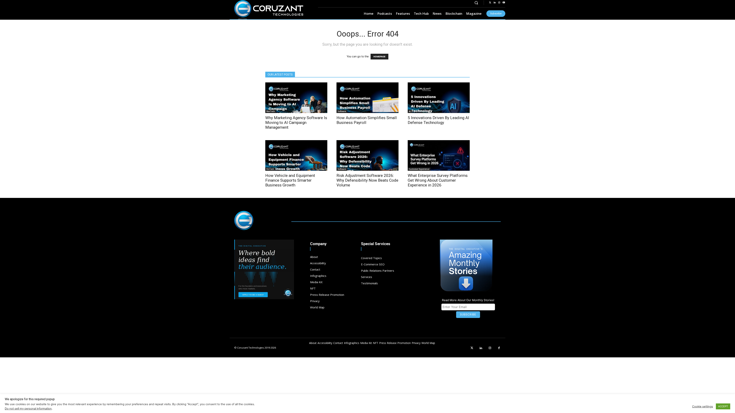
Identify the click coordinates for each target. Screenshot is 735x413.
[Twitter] (490, 2)
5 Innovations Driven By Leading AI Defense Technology (438, 120)
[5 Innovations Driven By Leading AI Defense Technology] (439, 97)
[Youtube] (503, 2)
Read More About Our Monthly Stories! (468, 300)
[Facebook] (499, 348)
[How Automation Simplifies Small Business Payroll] (367, 97)
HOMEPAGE (379, 56)
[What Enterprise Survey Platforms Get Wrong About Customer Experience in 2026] (439, 155)
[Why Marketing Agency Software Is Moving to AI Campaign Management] (296, 97)
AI (410, 111)
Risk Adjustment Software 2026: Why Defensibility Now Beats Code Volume (367, 180)
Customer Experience (419, 169)
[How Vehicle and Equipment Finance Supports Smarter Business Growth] (296, 155)
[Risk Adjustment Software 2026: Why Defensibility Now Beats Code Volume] (367, 155)
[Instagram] (499, 2)
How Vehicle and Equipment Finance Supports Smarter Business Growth (290, 180)
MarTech (270, 111)
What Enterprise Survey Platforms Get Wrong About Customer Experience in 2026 (438, 180)
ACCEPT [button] (723, 406)
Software (342, 111)
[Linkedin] (494, 2)
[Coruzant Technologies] (268, 10)
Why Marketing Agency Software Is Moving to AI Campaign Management (296, 122)
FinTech (270, 169)
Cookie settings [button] (702, 406)
